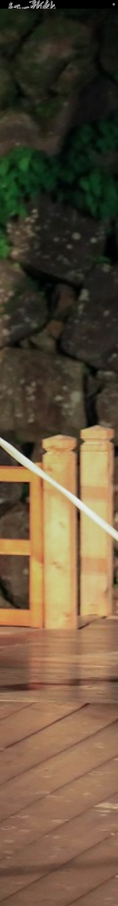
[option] (59, 453)
